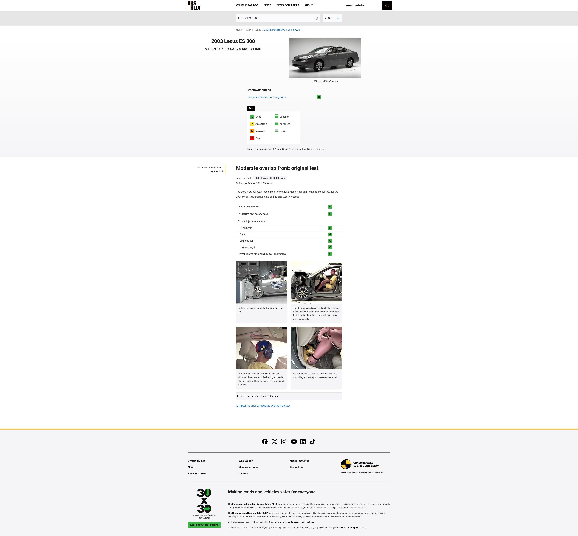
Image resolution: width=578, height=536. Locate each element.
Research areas (288, 5)
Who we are (246, 460)
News (267, 5)
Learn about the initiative (204, 525)
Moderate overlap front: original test (268, 97)
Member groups (248, 467)
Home (239, 29)
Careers (243, 473)
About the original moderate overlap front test (265, 405)
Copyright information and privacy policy (348, 527)
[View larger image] (261, 282)
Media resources (299, 460)
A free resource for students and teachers (360, 472)
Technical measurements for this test (259, 396)
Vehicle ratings (247, 5)
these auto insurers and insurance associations (291, 522)
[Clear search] (316, 18)
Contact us (296, 467)
